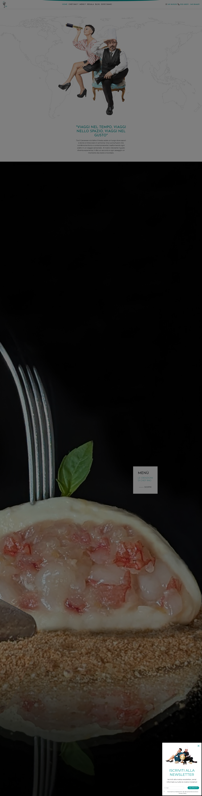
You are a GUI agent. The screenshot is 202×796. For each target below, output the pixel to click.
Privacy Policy (183, 793)
